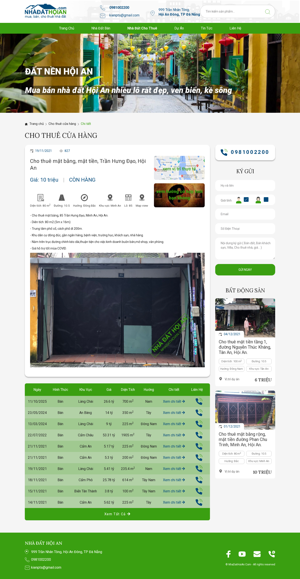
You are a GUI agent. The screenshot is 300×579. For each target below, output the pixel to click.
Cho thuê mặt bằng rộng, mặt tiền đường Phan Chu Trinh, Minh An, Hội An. (243, 439)
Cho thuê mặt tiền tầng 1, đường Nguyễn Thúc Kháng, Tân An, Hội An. (245, 347)
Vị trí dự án (232, 379)
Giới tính (226, 200)
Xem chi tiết (172, 401)
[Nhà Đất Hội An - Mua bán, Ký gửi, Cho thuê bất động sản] (45, 11)
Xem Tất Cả (115, 514)
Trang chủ (36, 124)
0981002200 (119, 7)
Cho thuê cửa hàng (62, 124)
